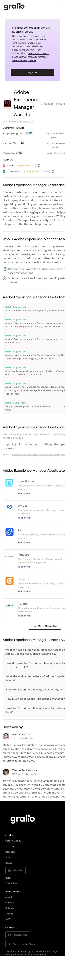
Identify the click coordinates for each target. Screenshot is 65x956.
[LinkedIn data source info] (31, 133)
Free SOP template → (24, 60)
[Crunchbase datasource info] (21, 153)
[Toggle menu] (60, 7)
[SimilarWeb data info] (22, 143)
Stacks (9, 857)
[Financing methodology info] (17, 153)
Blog (7, 877)
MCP (7, 919)
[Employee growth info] (27, 133)
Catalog (9, 908)
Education (11, 883)
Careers (9, 902)
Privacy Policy (12, 954)
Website (49, 103)
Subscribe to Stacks (24, 944)
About (8, 897)
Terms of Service (32, 954)
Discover (10, 846)
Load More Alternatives (45, 626)
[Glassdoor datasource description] (53, 171)
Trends (9, 913)
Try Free (32, 72)
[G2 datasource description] (39, 165)
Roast (8, 863)
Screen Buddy (13, 840)
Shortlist (18, 870)
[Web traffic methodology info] (19, 143)
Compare (10, 851)
